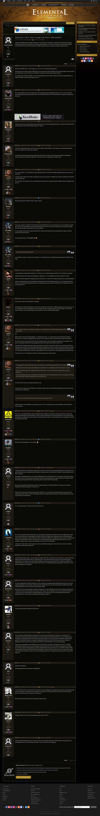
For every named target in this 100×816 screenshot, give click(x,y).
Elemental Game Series (29, 34)
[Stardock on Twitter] (81, 58)
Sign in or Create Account (23, 777)
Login (17, 25)
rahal (8, 671)
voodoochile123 (8, 45)
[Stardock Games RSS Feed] (92, 61)
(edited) (52, 360)
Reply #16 (17, 503)
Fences (4, 794)
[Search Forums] (96, 1)
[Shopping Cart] (94, 1)
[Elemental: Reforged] (50, 14)
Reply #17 (17, 529)
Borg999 (8, 448)
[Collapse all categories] (96, 44)
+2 (8, 162)
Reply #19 (17, 580)
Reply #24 (18, 712)
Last (74, 63)
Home (5, 34)
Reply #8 (17, 246)
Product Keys (90, 794)
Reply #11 (17, 325)
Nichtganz (8, 130)
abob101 (8, 178)
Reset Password (91, 796)
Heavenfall (8, 419)
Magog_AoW (8, 695)
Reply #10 (17, 298)
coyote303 (8, 537)
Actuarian (8, 641)
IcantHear (8, 74)
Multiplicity (5, 798)
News (25, 1)
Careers (61, 794)
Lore (44, 5)
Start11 (4, 792)
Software (9, 1)
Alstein (8, 307)
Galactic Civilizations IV (35, 792)
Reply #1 (17, 65)
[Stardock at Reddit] (82, 61)
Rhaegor (8, 206)
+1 (8, 53)
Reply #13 (17, 411)
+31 (8, 597)
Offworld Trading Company (36, 799)
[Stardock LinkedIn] (89, 61)
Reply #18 (17, 555)
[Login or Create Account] (91, 1)
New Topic (70, 23)
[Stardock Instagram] (90, 58)
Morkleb (8, 476)
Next (71, 63)
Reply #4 (17, 145)
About (61, 788)
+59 (8, 456)
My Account (90, 790)
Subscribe (93, 807)
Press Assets (62, 798)
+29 (8, 704)
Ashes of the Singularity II (35, 788)
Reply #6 (17, 198)
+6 (8, 239)
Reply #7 (17, 222)
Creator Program (63, 799)
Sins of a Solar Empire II (35, 794)
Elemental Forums (39, 39)
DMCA (54, 813)
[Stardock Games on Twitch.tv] (88, 58)
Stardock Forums (45, 198)
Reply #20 (18, 605)
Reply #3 (17, 121)
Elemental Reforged (15, 34)
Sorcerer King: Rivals (35, 803)
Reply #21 (17, 632)
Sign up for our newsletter (66, 807)
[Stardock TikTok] (87, 61)
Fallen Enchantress (43, 34)
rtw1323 (8, 614)
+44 (8, 287)
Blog (29, 1)
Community (19, 1)
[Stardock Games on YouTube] (86, 58)
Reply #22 (18, 663)
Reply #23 (18, 687)
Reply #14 (17, 439)
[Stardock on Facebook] (83, 58)
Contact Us (62, 801)
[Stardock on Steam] (93, 58)
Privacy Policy (42, 813)
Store (71, 5)
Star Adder (8, 230)
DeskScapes (5, 796)
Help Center (90, 788)
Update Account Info (91, 798)
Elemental (33, 790)
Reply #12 (17, 360)
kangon (8, 511)
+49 (8, 186)
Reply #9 (17, 270)
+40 (8, 729)
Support (33, 1)
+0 (8, 83)
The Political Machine (35, 798)
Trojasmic (8, 721)
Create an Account (91, 792)
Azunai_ (8, 563)
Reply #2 (17, 90)
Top (73, 65)
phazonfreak (8, 589)
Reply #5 (17, 169)
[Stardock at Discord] (84, 61)
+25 (8, 572)
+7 (8, 546)
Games (13, 1)
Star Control (33, 796)
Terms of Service (49, 813)
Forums (61, 803)
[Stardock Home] (4, 1)
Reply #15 (17, 467)
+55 (8, 314)
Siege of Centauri (34, 801)
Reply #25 (18, 737)
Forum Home (7, 25)
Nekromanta (8, 98)
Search (13, 25)
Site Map (58, 813)
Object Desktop (6, 788)
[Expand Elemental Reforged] (77, 44)
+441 (8, 428)
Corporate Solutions (6, 790)
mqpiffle (8, 279)
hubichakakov (8, 154)
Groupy (4, 799)
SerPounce (8, 746)
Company (62, 786)
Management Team (63, 792)
